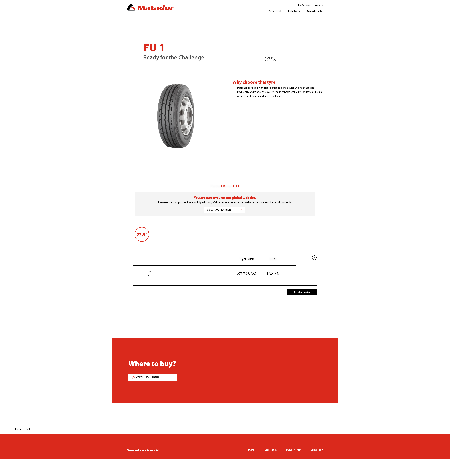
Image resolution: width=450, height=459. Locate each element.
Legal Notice (271, 449)
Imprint (251, 449)
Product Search (275, 11)
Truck (308, 5)
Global (318, 5)
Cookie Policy (317, 449)
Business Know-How (315, 11)
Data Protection (293, 449)
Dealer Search (294, 11)
